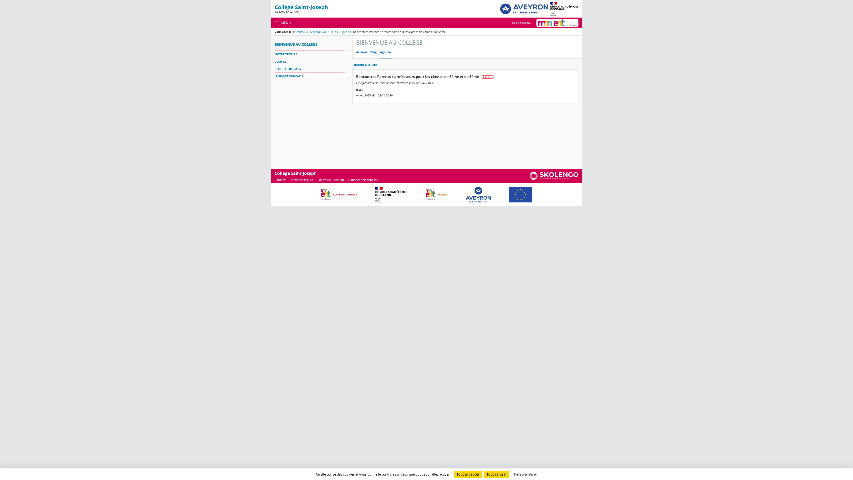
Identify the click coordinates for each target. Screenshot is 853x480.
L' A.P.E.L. (281, 62)
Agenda (346, 32)
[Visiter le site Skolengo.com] (554, 179)
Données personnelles (363, 180)
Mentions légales (302, 180)
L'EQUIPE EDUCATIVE (289, 69)
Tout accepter (468, 474)
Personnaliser (525, 474)
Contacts (280, 180)
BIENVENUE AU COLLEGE (322, 32)
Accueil (299, 32)
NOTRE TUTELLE (286, 54)
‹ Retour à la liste (364, 65)
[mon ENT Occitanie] (557, 23)
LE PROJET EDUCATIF (289, 76)
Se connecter (521, 23)
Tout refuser (496, 474)
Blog (373, 52)
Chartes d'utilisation (330, 180)
